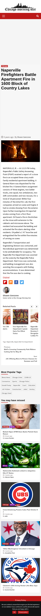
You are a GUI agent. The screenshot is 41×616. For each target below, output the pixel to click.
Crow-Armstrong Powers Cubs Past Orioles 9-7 (20, 511)
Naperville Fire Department (23, 342)
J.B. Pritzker (6, 389)
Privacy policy (23, 612)
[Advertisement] (20, 41)
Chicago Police (24, 381)
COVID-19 (27, 377)
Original (6, 277)
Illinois (12, 427)
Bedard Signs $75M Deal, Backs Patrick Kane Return (20, 433)
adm (6, 516)
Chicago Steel (6, 393)
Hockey (32, 389)
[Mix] (11, 282)
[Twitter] (22, 282)
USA (10, 466)
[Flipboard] (5, 282)
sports (14, 381)
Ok (14, 612)
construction (16, 389)
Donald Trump (6, 385)
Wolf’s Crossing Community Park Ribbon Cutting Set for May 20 (20, 349)
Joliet (25, 389)
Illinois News (6, 377)
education (31, 385)
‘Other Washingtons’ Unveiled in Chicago (19, 549)
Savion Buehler (10, 590)
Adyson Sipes (9, 477)
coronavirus (6, 381)
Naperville (10, 342)
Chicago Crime (17, 377)
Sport (18, 427)
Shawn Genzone (24, 137)
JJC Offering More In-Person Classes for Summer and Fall (21, 358)
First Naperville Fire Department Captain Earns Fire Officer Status (20, 330)
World (16, 466)
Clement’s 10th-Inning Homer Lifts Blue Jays (20, 585)
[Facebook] (16, 282)
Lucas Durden (9, 438)
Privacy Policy (20, 600)
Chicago (4, 66)
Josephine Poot (10, 553)
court (24, 385)
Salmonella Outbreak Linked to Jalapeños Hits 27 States (19, 472)
